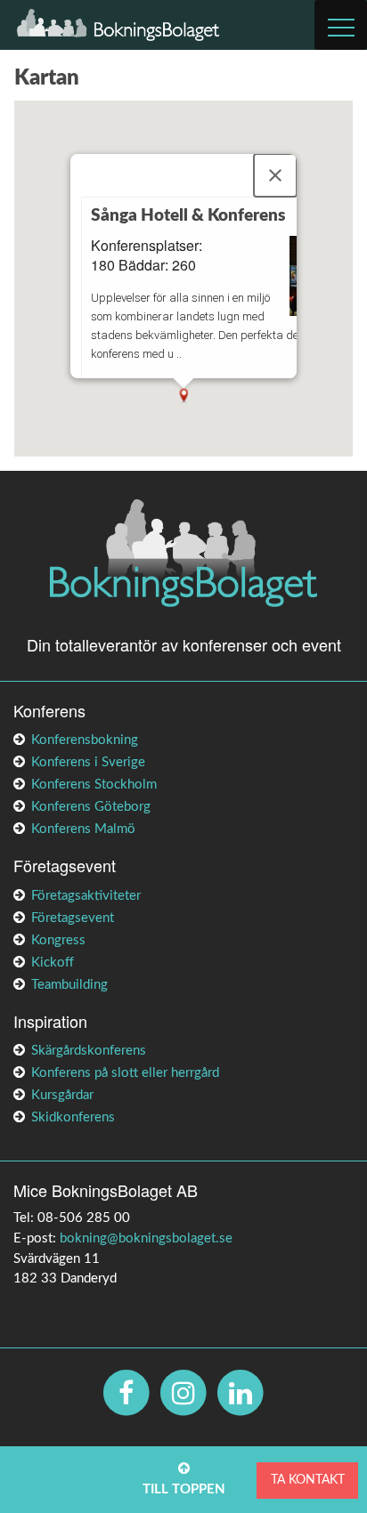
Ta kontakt (308, 1479)
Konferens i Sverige (88, 762)
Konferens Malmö (83, 829)
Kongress (58, 940)
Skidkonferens (73, 1117)
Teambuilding (69, 984)
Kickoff (52, 962)
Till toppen (184, 1489)
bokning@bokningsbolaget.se (146, 1238)
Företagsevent (72, 918)
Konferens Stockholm (94, 784)
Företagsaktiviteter (86, 895)
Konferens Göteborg (91, 806)
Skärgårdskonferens (88, 1050)
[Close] (275, 175)
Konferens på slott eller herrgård (125, 1073)
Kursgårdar (62, 1095)
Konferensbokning (84, 740)
